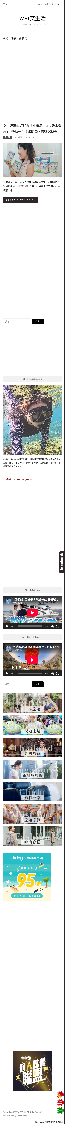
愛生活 (7, 137)
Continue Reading (24, 200)
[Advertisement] (32, 87)
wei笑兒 (18, 137)
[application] (32, 612)
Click (62, 562)
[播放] (7, 626)
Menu (9, 4)
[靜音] (52, 626)
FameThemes (22, 1115)
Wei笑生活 (32, 18)
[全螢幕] (57, 626)
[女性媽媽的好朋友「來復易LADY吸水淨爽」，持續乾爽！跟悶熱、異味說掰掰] (32, 160)
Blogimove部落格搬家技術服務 (49, 1122)
